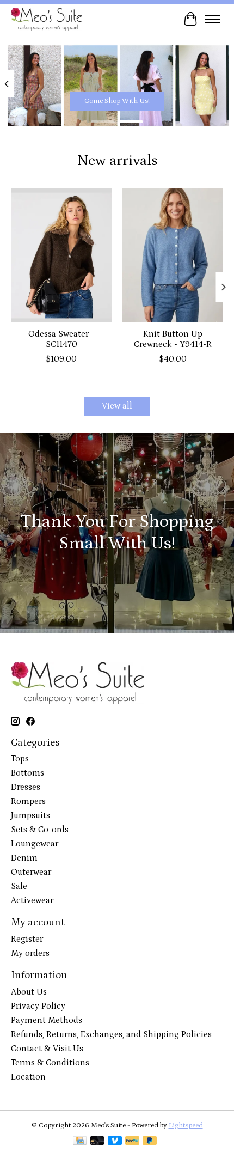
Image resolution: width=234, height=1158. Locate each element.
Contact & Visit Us (47, 1048)
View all (117, 406)
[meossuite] (46, 19)
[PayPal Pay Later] (150, 1141)
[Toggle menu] (212, 19)
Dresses (25, 787)
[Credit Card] (80, 1141)
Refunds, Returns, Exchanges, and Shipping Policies (111, 1034)
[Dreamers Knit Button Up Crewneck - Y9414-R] (172, 255)
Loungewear (34, 844)
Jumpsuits (30, 815)
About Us (29, 992)
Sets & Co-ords (40, 829)
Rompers (28, 801)
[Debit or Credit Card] (97, 1141)
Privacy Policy (38, 1006)
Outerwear (31, 872)
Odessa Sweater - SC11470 (61, 339)
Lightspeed (186, 1126)
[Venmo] (115, 1141)
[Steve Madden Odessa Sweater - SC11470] (61, 255)
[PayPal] (132, 1141)
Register (27, 939)
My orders (30, 953)
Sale (19, 886)
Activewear (32, 900)
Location (28, 1077)
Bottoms (27, 773)
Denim (24, 858)
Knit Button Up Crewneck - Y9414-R (173, 339)
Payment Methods (46, 1020)
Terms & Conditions (50, 1063)
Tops (20, 759)
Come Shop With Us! (117, 100)
